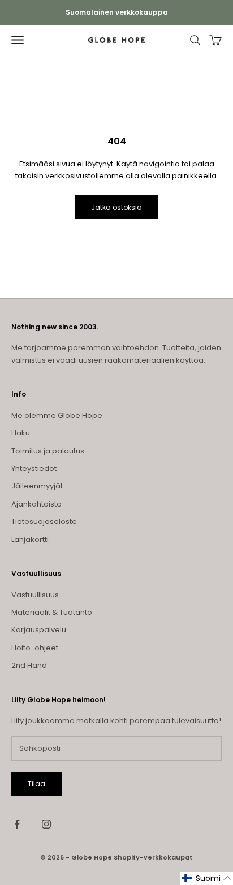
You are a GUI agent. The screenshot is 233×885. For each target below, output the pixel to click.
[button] (206, 878)
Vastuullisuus (35, 594)
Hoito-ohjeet (34, 647)
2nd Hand (29, 665)
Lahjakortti (30, 539)
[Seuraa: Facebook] (17, 824)
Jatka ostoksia (116, 207)
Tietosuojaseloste (44, 521)
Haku (20, 433)
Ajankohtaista (36, 504)
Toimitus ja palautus (47, 451)
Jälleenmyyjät (37, 486)
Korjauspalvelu (38, 629)
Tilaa (36, 784)
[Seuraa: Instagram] (46, 824)
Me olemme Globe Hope (56, 415)
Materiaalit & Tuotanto (51, 612)
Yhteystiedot (34, 468)
